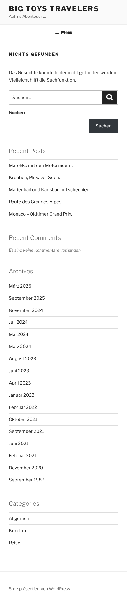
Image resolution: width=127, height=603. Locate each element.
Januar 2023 (22, 395)
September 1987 (26, 480)
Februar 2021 (22, 455)
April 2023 (20, 383)
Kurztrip (17, 530)
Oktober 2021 (23, 419)
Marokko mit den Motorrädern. (41, 165)
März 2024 (20, 346)
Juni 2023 (19, 371)
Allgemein (19, 518)
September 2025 (27, 298)
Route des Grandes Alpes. (35, 202)
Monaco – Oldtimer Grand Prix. (40, 214)
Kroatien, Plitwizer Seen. (34, 177)
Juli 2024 (18, 322)
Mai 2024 (19, 334)
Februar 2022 (23, 407)
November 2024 (26, 310)
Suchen (17, 112)
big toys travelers (54, 8)
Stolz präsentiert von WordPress (39, 588)
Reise (14, 542)
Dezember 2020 (26, 467)
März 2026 (20, 286)
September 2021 (26, 431)
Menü (66, 32)
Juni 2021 (18, 443)
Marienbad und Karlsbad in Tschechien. (49, 189)
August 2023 (22, 358)
